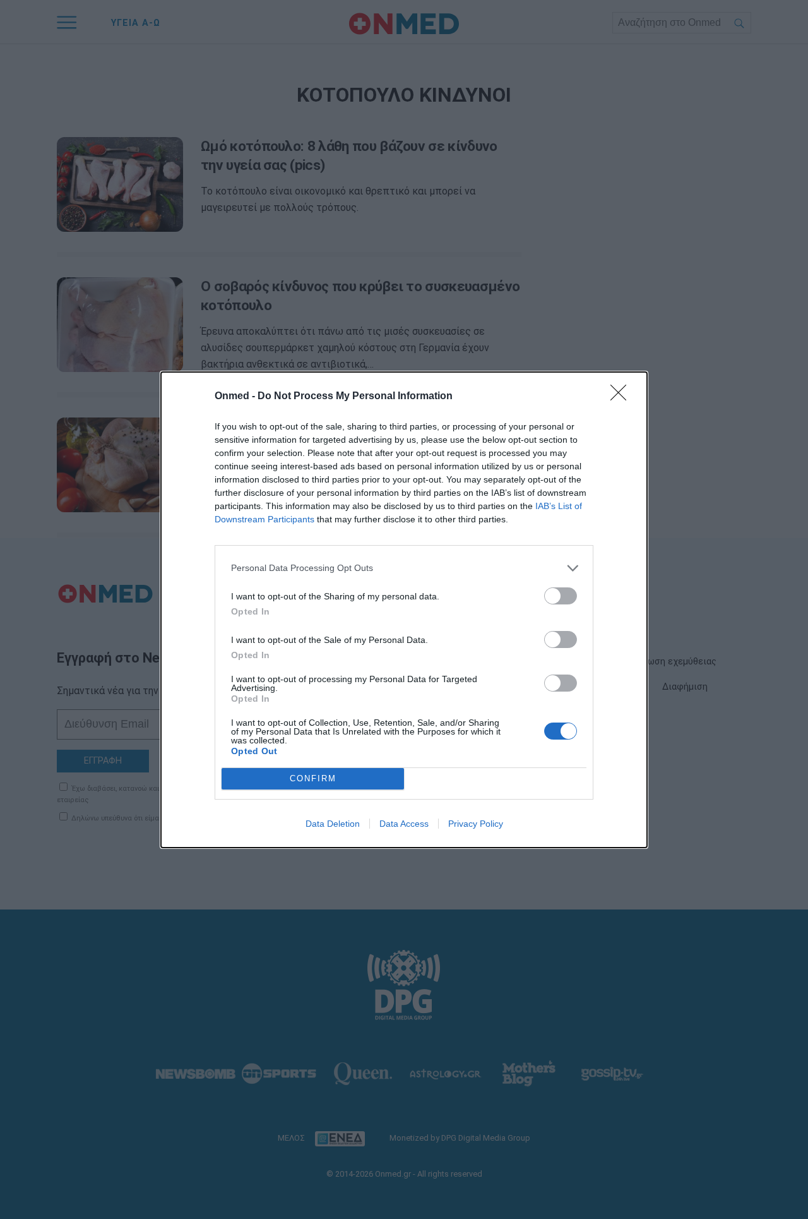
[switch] (560, 595)
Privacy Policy (475, 824)
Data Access (404, 824)
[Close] (622, 397)
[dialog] (404, 610)
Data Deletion (333, 824)
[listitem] (404, 568)
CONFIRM (313, 778)
